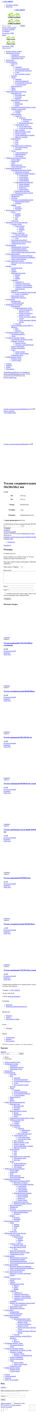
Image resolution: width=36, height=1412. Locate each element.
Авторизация (10, 1037)
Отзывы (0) (11, 542)
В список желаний (10, 532)
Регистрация (10, 1041)
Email (6, 590)
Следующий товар (10, 412)
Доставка (9, 1028)
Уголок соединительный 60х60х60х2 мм (17, 409)
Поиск (23, 26)
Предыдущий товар (10, 377)
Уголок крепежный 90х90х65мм (17, 878)
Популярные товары (12, 1019)
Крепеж (11, 372)
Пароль (4, 1396)
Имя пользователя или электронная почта (15, 1390)
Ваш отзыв (8, 570)
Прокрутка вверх (6, 1407)
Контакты (9, 1005)
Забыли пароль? (6, 1403)
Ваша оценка (8, 567)
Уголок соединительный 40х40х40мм (16, 444)
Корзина (9, 1039)
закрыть (3, 1052)
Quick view (7, 654)
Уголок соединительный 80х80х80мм (19, 691)
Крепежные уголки (18, 374)
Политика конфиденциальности (16, 1006)
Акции (8, 1017)
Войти (3, 1399)
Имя (6, 586)
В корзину (7, 528)
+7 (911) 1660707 (7, 1)
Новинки (9, 1015)
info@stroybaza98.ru (14, 996)
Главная (6, 372)
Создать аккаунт (15, 1405)
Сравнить (7, 530)
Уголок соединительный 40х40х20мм (19, 924)
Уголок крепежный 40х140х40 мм (18, 737)
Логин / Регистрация (11, 1380)
